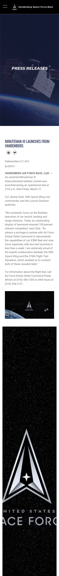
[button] (5, 7)
